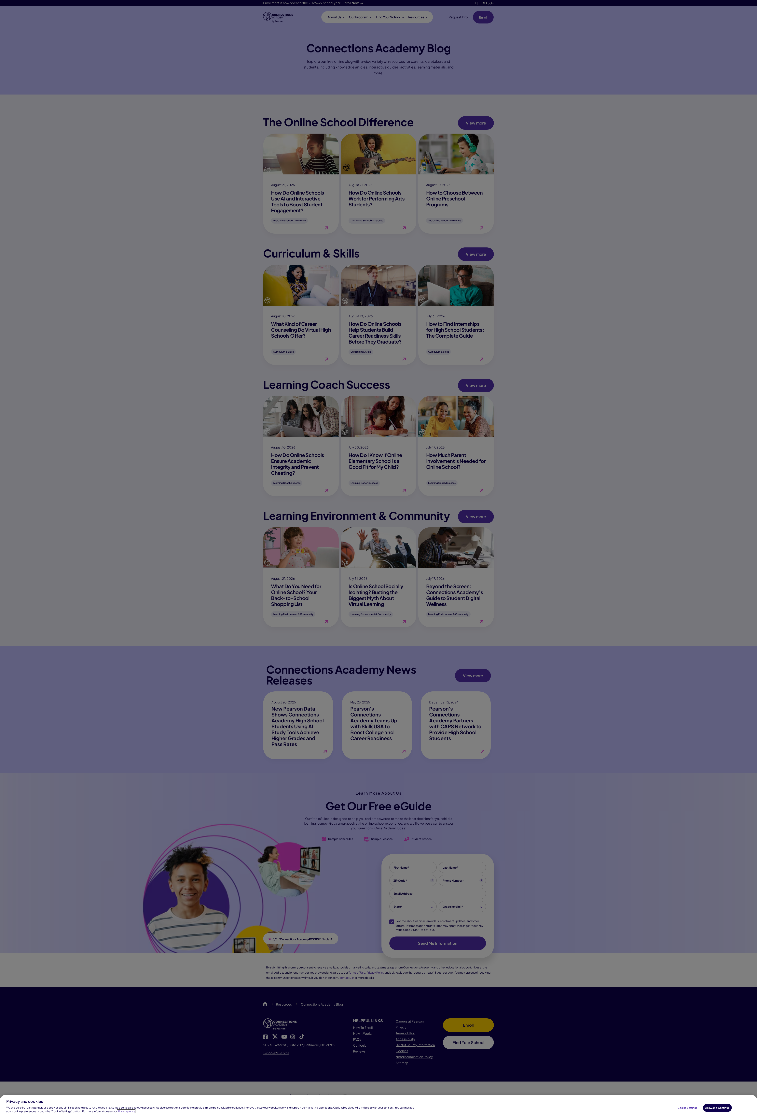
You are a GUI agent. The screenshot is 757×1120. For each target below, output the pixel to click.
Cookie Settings (687, 1107)
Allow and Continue (717, 1107)
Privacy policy (126, 1111)
